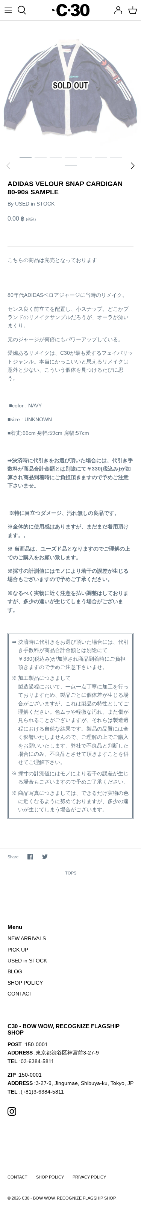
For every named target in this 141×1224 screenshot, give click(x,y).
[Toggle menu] (8, 10)
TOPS (70, 873)
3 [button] (55, 157)
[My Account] (116, 10)
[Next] (132, 165)
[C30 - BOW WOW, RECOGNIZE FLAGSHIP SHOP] (70, 10)
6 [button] (100, 157)
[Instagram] (12, 1111)
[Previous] (8, 165)
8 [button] (70, 165)
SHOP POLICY (25, 983)
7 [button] (115, 157)
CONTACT (20, 994)
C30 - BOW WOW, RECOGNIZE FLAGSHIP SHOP (68, 1198)
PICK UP (18, 950)
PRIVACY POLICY (89, 1177)
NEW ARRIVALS (27, 938)
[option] (70, 85)
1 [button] (25, 157)
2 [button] (40, 157)
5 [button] (85, 157)
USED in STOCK (35, 204)
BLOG (15, 971)
